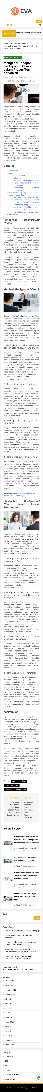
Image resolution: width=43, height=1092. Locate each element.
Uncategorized (10, 1079)
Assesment (9, 1056)
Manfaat (12, 173)
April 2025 (8, 1013)
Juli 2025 (8, 999)
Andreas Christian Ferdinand (25, 81)
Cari (5, 914)
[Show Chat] (39, 1078)
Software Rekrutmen (12, 58)
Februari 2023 (9, 1045)
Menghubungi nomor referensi (26, 212)
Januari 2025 (9, 1022)
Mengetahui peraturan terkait (26, 197)
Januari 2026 (9, 985)
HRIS (6, 1061)
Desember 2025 (10, 990)
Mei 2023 (8, 1031)
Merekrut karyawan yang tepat (26, 180)
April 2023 (8, 1036)
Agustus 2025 (10, 995)
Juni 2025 (8, 1004)
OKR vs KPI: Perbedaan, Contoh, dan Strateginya (22, 32)
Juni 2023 (8, 1026)
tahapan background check (15, 789)
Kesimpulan (13, 214)
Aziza (18, 866)
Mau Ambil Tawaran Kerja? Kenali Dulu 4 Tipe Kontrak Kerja (25, 897)
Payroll (7, 1070)
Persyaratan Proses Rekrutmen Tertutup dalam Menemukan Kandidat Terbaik (26, 876)
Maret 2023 (9, 1040)
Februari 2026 (9, 981)
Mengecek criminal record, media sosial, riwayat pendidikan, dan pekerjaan (26, 202)
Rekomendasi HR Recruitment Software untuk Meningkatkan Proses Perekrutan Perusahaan (26, 840)
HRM (6, 1066)
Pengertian (13, 171)
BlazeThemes (32, 1088)
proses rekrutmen (12, 785)
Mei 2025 (8, 1008)
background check (19, 781)
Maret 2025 (9, 1017)
